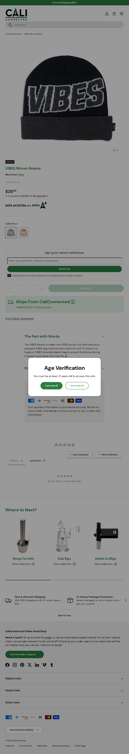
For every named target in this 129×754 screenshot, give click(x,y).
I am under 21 (77, 385)
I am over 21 (51, 385)
